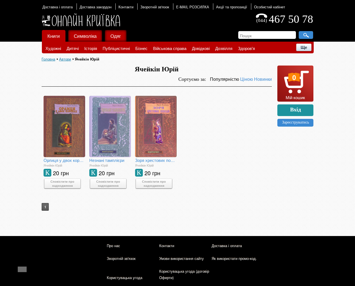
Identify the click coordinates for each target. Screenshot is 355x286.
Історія (90, 48)
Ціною (247, 79)
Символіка (85, 35)
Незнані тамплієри (106, 160)
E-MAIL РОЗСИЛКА (192, 6)
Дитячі (73, 48)
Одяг (115, 35)
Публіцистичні (116, 48)
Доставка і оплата (57, 6)
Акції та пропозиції (231, 6)
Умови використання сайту (181, 258)
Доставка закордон (95, 6)
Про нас (113, 245)
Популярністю (225, 79)
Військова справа (169, 48)
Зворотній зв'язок (154, 6)
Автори (65, 59)
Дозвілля (223, 48)
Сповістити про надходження (62, 183)
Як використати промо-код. (234, 258)
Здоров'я (246, 48)
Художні (53, 48)
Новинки (263, 79)
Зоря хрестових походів (156, 160)
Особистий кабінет (269, 6)
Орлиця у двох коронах (64, 160)
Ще (304, 47)
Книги (53, 35)
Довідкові (201, 48)
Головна (48, 59)
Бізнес (141, 48)
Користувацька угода (124, 277)
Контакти (125, 6)
